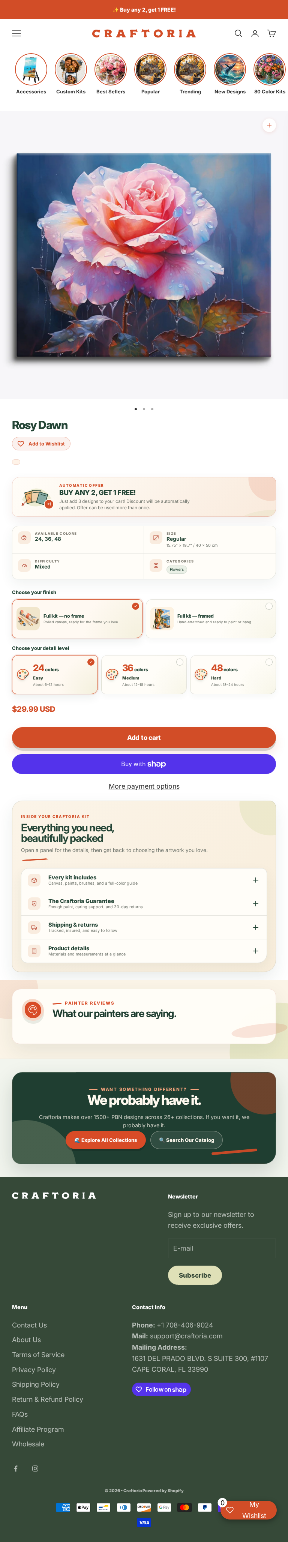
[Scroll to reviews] (16, 462)
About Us (26, 1340)
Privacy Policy (34, 1370)
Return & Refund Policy (47, 1399)
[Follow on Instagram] (35, 1468)
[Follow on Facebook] (16, 1468)
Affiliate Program (38, 1429)
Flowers (177, 569)
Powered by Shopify (163, 1490)
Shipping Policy (36, 1384)
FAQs (20, 1414)
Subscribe (195, 1275)
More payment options (144, 786)
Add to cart (144, 737)
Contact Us (29, 1325)
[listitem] (31, 73)
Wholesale (28, 1444)
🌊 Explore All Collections (105, 1140)
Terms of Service (38, 1355)
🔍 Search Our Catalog (186, 1140)
